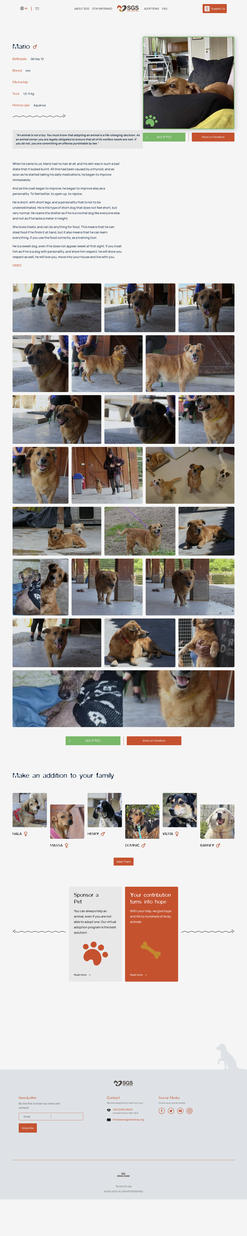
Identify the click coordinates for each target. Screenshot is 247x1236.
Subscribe (28, 1128)
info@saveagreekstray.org (128, 1119)
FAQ (164, 8)
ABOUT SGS (81, 8)
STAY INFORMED (102, 8)
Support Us (218, 8)
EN (26, 8)
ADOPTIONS (151, 8)
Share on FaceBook (213, 137)
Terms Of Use (124, 1186)
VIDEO (17, 265)
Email (27, 1116)
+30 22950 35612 (123, 1109)
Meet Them (124, 861)
